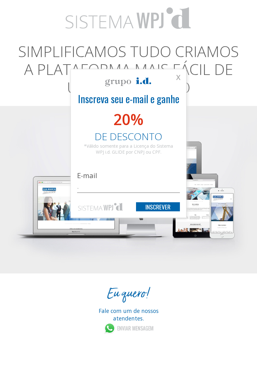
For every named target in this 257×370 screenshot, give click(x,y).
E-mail (87, 175)
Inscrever (157, 206)
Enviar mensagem (135, 328)
